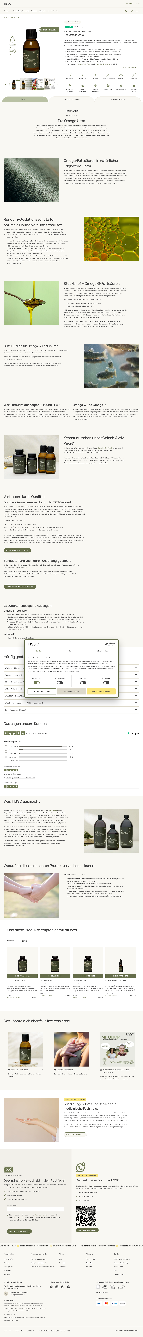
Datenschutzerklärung (42, 1215)
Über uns (42, 11)
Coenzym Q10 (8, 1267)
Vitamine (7, 1263)
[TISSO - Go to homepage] (8, 4)
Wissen (34, 11)
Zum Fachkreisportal (75, 1135)
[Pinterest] (62, 1288)
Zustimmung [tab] (41, 651)
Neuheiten (7, 1274)
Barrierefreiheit (44, 1331)
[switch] (60, 682)
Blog (60, 1259)
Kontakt (129, 4)
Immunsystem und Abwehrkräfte (42, 1267)
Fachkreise (55, 11)
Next (61, 49)
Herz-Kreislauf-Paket (103, 64)
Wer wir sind (90, 1259)
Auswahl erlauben (71, 691)
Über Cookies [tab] (102, 651)
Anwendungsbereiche (21, 11)
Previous (2, 49)
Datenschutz (18, 1331)
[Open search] (126, 11)
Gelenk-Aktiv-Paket (84, 64)
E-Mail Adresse (12, 1205)
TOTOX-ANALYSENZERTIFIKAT (17, 550)
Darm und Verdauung (38, 1259)
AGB (68, 1331)
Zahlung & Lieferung (121, 1263)
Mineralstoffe (8, 1259)
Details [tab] (71, 651)
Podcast (62, 1263)
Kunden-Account (34, 1317)
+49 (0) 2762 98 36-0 (17, 1295)
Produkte (7, 11)
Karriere (89, 1267)
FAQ (115, 1270)
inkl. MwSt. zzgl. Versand (13, 997)
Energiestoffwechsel (38, 1263)
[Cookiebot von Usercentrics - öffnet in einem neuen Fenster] (106, 644)
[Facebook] (51, 1288)
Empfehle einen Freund (122, 1259)
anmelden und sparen (87, 1230)
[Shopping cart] (137, 11)
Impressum (7, 1331)
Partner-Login (119, 1274)
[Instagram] (56, 1288)
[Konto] (132, 11)
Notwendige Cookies (42, 691)
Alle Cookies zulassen (101, 691)
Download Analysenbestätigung (20, 587)
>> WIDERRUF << (120, 1267)
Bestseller (7, 1270)
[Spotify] (68, 1288)
